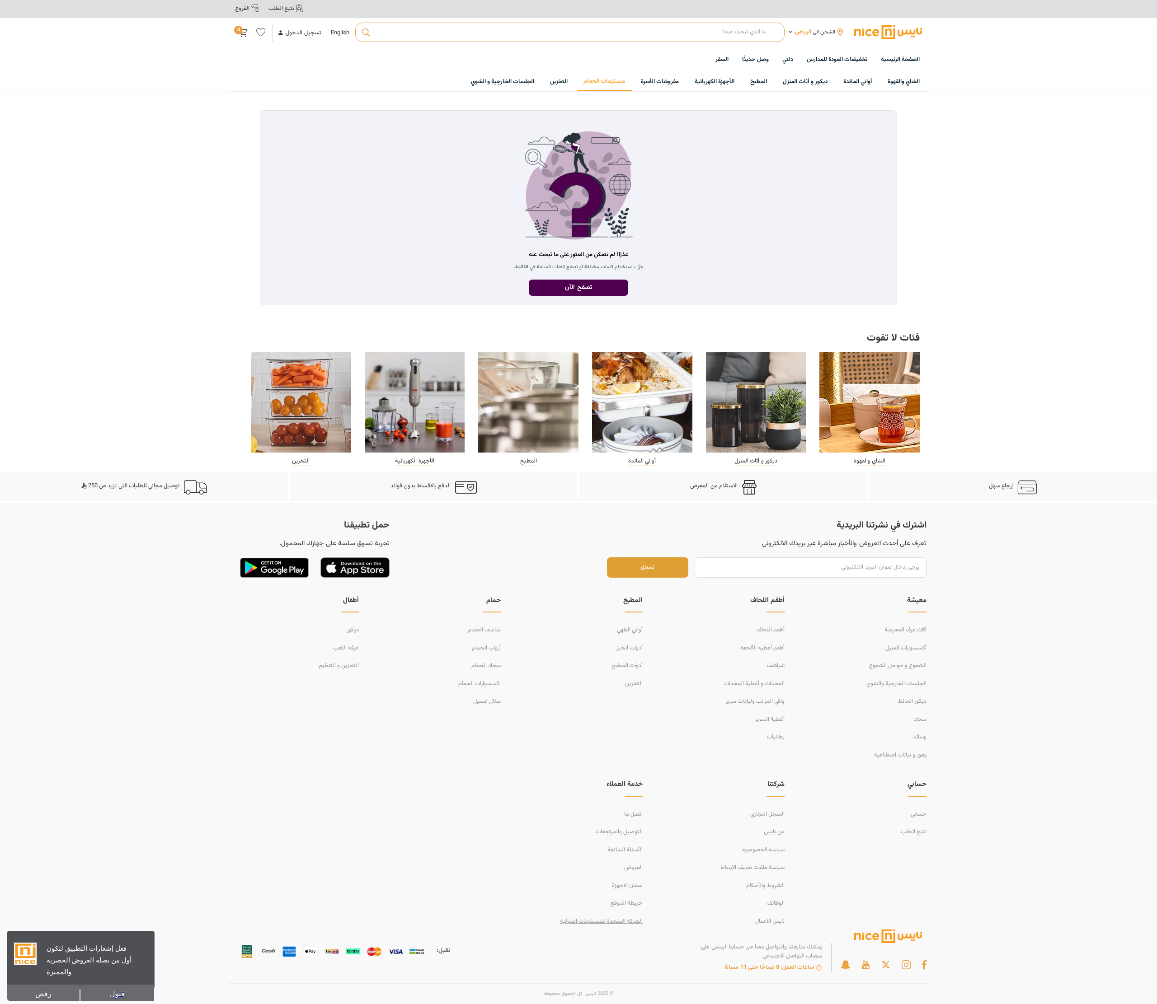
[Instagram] (906, 964)
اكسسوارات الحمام (479, 683)
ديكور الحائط (912, 701)
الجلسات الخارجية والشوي (896, 683)
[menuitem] (837, 60)
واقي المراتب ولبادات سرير (755, 701)
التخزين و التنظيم (339, 665)
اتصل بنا (633, 814)
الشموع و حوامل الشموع (898, 665)
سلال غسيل (487, 701)
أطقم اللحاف (771, 630)
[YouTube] (865, 964)
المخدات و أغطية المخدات (754, 683)
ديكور (353, 630)
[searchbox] (569, 32)
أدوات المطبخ (627, 665)
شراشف (776, 665)
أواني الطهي (630, 630)
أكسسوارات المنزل (906, 648)
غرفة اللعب (346, 648)
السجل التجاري (767, 814)
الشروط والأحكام (765, 885)
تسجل (647, 567)
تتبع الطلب (914, 831)
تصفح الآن (578, 288)
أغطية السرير (770, 719)
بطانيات (776, 737)
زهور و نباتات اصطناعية (900, 755)
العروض (633, 867)
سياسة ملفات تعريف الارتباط (752, 867)
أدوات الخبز (629, 648)
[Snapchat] (845, 964)
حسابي (919, 814)
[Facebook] (924, 964)
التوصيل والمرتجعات (619, 831)
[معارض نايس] (888, 32)
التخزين (634, 683)
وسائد (920, 737)
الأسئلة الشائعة (625, 850)
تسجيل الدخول (303, 33)
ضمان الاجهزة (627, 885)
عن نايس (774, 831)
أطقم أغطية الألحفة (762, 648)
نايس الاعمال (770, 921)
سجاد (920, 719)
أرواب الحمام (486, 648)
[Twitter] (885, 964)
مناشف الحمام (484, 630)
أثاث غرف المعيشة (905, 630)
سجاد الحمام (486, 665)
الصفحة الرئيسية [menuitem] (900, 59)
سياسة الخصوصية (763, 850)
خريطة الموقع (627, 903)
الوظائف (776, 903)
